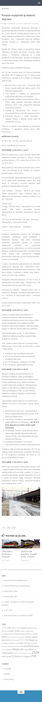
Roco (31, 649)
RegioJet (18, 649)
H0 (26, 634)
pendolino (17, 646)
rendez (26, 649)
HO (29, 634)
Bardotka (4, 631)
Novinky (5, 9)
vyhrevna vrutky (27, 653)
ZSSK (13, 528)
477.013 (4, 628)
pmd (3, 649)
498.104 (11, 628)
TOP (35, 649)
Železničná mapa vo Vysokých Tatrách (18, 615)
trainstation (8, 653)
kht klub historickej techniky (16, 637)
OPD (28, 643)
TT (18, 653)
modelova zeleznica (9, 643)
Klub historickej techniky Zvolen (16, 580)
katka (32, 634)
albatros (24, 628)
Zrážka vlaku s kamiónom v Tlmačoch (7, 554)
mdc (36, 640)
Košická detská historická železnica (17, 586)
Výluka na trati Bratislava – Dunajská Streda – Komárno (29, 554)
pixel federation (31, 646)
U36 (21, 653)
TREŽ (15, 653)
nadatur (21, 643)
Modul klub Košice (11, 591)
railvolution (9, 649)
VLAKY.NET (8, 610)
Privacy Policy (9, 679)
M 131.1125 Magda (26, 640)
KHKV (4, 637)
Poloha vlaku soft (10, 597)
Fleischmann (20, 634)
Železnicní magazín (23, 656)
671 (16, 628)
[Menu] (39, 3)
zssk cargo (6, 656)
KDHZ (36, 634)
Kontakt (7, 674)
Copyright (7, 669)
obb (25, 643)
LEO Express (14, 640)
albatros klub (32, 628)
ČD (12, 656)
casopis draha (13, 631)
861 (19, 628)
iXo (5, 23)
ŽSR (9, 528)
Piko (21, 646)
